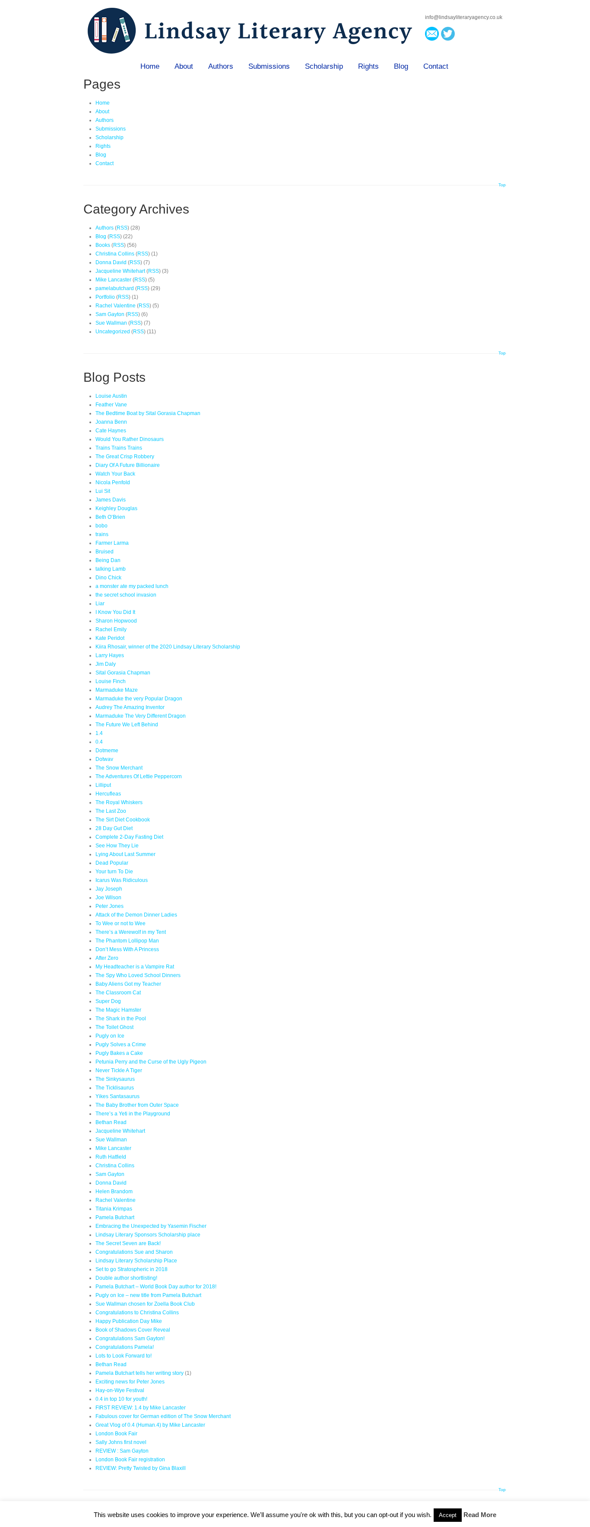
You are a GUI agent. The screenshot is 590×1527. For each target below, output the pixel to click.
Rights (368, 66)
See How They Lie (117, 846)
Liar (100, 604)
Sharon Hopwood (116, 621)
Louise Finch (110, 681)
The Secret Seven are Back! (128, 1243)
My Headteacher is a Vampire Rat (134, 967)
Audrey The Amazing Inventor (130, 707)
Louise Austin (111, 396)
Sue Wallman (111, 323)
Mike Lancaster (113, 280)
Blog (401, 66)
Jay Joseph (108, 889)
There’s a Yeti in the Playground (132, 1114)
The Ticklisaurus (114, 1088)
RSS (122, 228)
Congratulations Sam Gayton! (130, 1338)
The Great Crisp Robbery (124, 457)
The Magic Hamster (118, 1010)
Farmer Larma (112, 543)
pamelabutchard (114, 288)
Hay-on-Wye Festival (119, 1390)
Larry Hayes (109, 655)
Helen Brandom (114, 1191)
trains (101, 534)
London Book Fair (116, 1434)
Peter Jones (109, 906)
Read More (479, 1514)
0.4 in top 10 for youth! (121, 1399)
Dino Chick (108, 578)
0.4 (99, 742)
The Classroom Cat (118, 993)
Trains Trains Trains (118, 448)
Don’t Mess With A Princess (127, 949)
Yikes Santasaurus (117, 1096)
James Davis (110, 500)
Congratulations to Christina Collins (137, 1313)
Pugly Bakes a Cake (119, 1053)
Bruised (104, 552)
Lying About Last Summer (125, 854)
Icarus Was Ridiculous (121, 880)
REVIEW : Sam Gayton (122, 1451)
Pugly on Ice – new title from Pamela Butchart (148, 1295)
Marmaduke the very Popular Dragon (138, 699)
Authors (220, 66)
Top (502, 184)
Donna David (111, 262)
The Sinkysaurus (115, 1079)
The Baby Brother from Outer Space (137, 1105)
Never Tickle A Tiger (118, 1070)
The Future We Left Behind (126, 725)
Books (102, 245)
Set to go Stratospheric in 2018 (131, 1269)
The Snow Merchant (119, 768)
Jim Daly (105, 664)
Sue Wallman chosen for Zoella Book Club (145, 1304)
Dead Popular (111, 863)
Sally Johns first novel (120, 1442)
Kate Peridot (109, 638)
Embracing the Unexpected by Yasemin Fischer (150, 1226)
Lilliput (103, 785)
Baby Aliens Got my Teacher (128, 984)
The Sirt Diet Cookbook (122, 820)
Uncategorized (112, 332)
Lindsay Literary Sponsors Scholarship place (147, 1235)
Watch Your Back (115, 474)
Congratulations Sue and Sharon (134, 1252)
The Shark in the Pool (120, 1019)
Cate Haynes (110, 431)
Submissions (269, 66)
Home (149, 66)
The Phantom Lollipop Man (127, 941)
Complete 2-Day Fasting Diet (129, 837)
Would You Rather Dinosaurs (129, 439)
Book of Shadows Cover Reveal (132, 1330)
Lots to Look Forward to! (123, 1356)
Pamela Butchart (114, 1217)
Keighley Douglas (116, 508)
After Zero (106, 958)
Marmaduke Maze (116, 690)
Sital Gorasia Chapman (122, 673)
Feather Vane (111, 405)
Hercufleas (108, 794)
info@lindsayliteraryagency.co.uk (463, 17)
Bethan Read (111, 1122)
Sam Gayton (109, 314)
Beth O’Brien (110, 517)
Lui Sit (102, 491)
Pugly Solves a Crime (120, 1044)
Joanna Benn (111, 422)
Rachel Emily (111, 629)
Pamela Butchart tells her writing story (139, 1373)
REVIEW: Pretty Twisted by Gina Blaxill (140, 1468)
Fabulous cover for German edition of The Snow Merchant (163, 1416)
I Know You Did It (115, 612)
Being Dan (108, 560)
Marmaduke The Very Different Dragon (140, 716)
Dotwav (104, 759)
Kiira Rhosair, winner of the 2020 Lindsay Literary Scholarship (167, 647)
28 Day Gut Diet (114, 828)
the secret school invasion (125, 595)
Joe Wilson (108, 897)
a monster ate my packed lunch (131, 586)
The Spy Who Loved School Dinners (138, 975)
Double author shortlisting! (126, 1278)
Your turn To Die (114, 872)
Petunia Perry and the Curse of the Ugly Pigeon (150, 1062)
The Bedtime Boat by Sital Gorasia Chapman (147, 413)
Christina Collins (114, 254)
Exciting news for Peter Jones (130, 1382)
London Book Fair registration (130, 1460)
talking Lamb (110, 569)
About (183, 66)
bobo (101, 526)
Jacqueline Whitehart (120, 271)
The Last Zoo (110, 811)
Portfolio (105, 297)
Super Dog (108, 1001)
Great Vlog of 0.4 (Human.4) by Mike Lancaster (150, 1425)
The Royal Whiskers (119, 802)
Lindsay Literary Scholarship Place (136, 1261)
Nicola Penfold (112, 482)
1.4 (99, 733)
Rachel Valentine (115, 306)
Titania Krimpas (113, 1209)
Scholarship (324, 66)
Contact (435, 66)
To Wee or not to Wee (120, 923)
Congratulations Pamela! (124, 1347)
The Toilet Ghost (114, 1027)
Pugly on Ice (109, 1036)
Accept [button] (448, 1515)
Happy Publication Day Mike (128, 1321)
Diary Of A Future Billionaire (127, 465)
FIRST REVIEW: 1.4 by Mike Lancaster (140, 1408)
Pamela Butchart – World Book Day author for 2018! (155, 1287)
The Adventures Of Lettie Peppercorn (138, 776)
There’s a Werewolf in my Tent (130, 932)
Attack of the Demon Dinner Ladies (136, 915)
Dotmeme (106, 751)
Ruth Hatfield (110, 1157)
